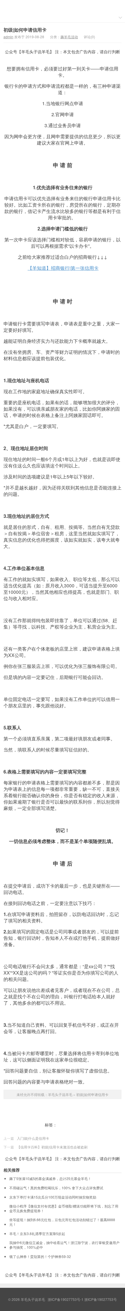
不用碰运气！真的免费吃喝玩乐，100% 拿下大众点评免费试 (56, 1188)
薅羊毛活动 (69, 36)
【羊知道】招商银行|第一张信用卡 (63, 268)
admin (8, 36)
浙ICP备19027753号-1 (66, 1299)
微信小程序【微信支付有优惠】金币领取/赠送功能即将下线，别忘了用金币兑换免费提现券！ (63, 1208)
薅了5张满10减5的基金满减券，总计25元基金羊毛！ (50, 1178)
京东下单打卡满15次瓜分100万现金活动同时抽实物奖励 (52, 1197)
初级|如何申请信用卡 (25, 29)
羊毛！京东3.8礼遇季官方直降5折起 (37, 1233)
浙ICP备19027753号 (100, 1299)
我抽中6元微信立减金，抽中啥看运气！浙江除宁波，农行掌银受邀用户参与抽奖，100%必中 (64, 1245)
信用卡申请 (68, 1124)
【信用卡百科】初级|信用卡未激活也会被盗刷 (52, 1146)
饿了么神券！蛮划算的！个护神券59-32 (40, 1256)
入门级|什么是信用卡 (33, 1138)
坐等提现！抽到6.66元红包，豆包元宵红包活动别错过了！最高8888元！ (62, 1222)
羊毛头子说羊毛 (62, 6)
